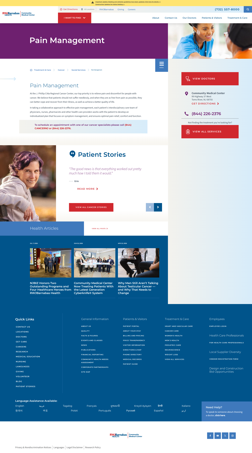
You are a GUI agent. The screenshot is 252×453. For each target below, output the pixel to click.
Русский (130, 410)
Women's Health (173, 336)
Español (158, 410)
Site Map (85, 372)
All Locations (89, 9)
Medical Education (28, 356)
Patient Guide (130, 364)
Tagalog (67, 405)
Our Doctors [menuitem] (189, 17)
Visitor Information (134, 345)
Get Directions (70, 9)
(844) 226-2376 (206, 113)
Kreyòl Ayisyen (142, 405)
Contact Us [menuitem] (171, 17)
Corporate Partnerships (94, 367)
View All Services (207, 131)
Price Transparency (134, 340)
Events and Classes (92, 340)
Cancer (61, 70)
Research (22, 352)
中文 (45, 410)
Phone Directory (132, 355)
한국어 (19, 410)
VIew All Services (174, 359)
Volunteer (23, 376)
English (19, 405)
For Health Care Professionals (226, 343)
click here (220, 415)
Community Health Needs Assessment (94, 360)
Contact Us (23, 327)
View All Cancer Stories (91, 207)
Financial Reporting (92, 355)
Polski (74, 410)
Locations (22, 332)
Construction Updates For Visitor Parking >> (110, 4)
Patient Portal (131, 326)
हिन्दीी (160, 405)
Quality (85, 331)
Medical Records (132, 359)
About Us (86, 326)
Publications (88, 350)
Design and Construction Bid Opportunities (226, 370)
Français (92, 405)
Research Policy (93, 447)
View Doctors (204, 78)
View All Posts (99, 228)
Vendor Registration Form (223, 359)
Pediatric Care (173, 345)
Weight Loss (171, 355)
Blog (19, 381)
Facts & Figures (89, 336)
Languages (23, 366)
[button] (248, 9)
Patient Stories (25, 386)
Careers (131, 9)
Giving (121, 9)
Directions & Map (132, 350)
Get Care (21, 342)
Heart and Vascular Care (179, 326)
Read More (86, 188)
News (84, 345)
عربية (41, 405)
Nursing (21, 361)
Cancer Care (172, 331)
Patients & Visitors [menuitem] (212, 17)
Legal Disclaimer (75, 447)
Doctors (21, 337)
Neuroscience (172, 350)
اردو (184, 410)
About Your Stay (132, 331)
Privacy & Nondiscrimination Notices (33, 447)
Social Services (79, 70)
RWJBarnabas (106, 9)
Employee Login (217, 326)
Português (105, 410)
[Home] (29, 14)
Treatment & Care (42, 70)
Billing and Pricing (133, 336)
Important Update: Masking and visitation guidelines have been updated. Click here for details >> (128, 2)
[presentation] (115, 178)
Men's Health (172, 340)
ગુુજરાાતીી (115, 405)
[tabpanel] (28, 183)
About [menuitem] (155, 17)
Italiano (186, 405)
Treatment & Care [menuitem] (237, 17)
